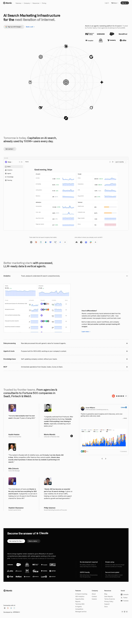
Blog (105, 594)
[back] (102, 458)
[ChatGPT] (4, 608)
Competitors (79, 609)
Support (106, 604)
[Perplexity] (14, 608)
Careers (94, 599)
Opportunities (79, 599)
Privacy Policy (108, 601)
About (94, 594)
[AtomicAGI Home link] (7, 590)
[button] (19, 3)
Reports (77, 601)
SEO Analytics (79, 596)
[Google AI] (11, 608)
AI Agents (78, 606)
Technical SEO (79, 604)
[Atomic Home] (7, 3)
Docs (106, 606)
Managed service (80, 611)
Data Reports (108, 596)
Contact (94, 596)
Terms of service (109, 599)
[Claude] (8, 608)
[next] (105, 458)
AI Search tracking (81, 594)
